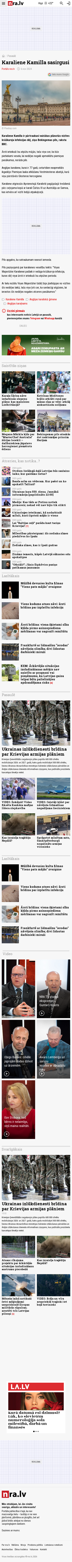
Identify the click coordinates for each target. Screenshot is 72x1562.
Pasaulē (11, 56)
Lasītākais (10, 576)
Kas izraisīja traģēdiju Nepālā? (16, 839)
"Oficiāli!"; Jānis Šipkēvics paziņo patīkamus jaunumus (34, 566)
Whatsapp (49, 318)
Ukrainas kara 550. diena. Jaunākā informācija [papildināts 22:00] (35, 493)
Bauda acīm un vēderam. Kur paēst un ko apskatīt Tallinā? (39, 483)
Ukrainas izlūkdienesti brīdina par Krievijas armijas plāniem (34, 751)
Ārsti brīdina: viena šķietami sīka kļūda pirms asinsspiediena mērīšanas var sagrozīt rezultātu (45, 628)
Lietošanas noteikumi (54, 1545)
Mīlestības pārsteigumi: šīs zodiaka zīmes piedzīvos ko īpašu (40, 535)
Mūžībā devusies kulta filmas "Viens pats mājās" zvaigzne (42, 584)
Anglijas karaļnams (15, 304)
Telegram (35, 318)
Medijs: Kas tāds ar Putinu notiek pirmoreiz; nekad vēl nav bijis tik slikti (39, 503)
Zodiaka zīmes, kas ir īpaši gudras (34, 545)
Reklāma (15, 1545)
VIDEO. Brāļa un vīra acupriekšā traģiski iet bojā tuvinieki (52, 1301)
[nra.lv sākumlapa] (16, 3)
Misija (23, 1545)
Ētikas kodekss (21, 1549)
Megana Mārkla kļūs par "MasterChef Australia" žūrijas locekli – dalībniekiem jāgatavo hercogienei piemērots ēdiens (18, 442)
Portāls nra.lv (8, 69)
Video (7, 953)
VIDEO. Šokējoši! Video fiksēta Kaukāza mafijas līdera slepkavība (17, 805)
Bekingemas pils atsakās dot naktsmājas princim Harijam (53, 437)
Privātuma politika (35, 1545)
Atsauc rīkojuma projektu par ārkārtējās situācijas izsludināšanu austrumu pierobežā (18, 1265)
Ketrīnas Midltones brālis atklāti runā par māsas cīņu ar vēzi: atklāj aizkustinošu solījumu (53, 400)
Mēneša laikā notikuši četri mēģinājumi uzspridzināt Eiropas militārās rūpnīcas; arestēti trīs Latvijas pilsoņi (17, 1306)
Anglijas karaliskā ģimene (41, 299)
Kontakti (43, 1549)
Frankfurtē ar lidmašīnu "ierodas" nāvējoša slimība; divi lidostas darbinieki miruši (45, 648)
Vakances (34, 1549)
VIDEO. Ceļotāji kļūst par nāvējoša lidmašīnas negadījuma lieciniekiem (53, 805)
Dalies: (23, 325)
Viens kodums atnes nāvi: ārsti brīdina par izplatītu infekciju (43, 605)
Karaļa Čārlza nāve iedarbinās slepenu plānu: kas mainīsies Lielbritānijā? (15, 400)
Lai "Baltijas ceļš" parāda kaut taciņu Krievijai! (36, 524)
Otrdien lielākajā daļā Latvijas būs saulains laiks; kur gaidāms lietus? (41, 472)
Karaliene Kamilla (13, 299)
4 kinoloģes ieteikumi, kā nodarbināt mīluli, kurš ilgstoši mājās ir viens (37, 514)
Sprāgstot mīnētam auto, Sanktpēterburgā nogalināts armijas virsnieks (53, 842)
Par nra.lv (6, 1545)
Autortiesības (7, 1549)
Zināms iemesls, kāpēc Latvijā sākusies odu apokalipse (41, 556)
